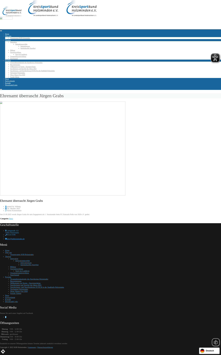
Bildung (12, 50)
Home (7, 34)
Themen (8, 40)
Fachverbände (10, 81)
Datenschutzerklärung (45, 347)
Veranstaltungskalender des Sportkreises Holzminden (26, 63)
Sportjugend (14, 58)
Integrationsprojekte (21, 44)
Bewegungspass (15, 65)
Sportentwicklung (15, 52)
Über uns (8, 36)
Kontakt (8, 83)
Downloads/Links (11, 85)
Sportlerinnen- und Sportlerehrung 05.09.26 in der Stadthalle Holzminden (32, 71)
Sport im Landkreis (21, 54)
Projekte (8, 60)
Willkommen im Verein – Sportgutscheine (23, 67)
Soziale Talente (14, 77)
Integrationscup (25, 46)
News (7, 79)
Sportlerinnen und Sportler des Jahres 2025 (23, 69)
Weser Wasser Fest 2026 (17, 75)
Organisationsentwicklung (18, 56)
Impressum (32, 347)
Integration (13, 42)
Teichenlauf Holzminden (17, 73)
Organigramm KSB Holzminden (20, 38)
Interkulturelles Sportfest (27, 48)
